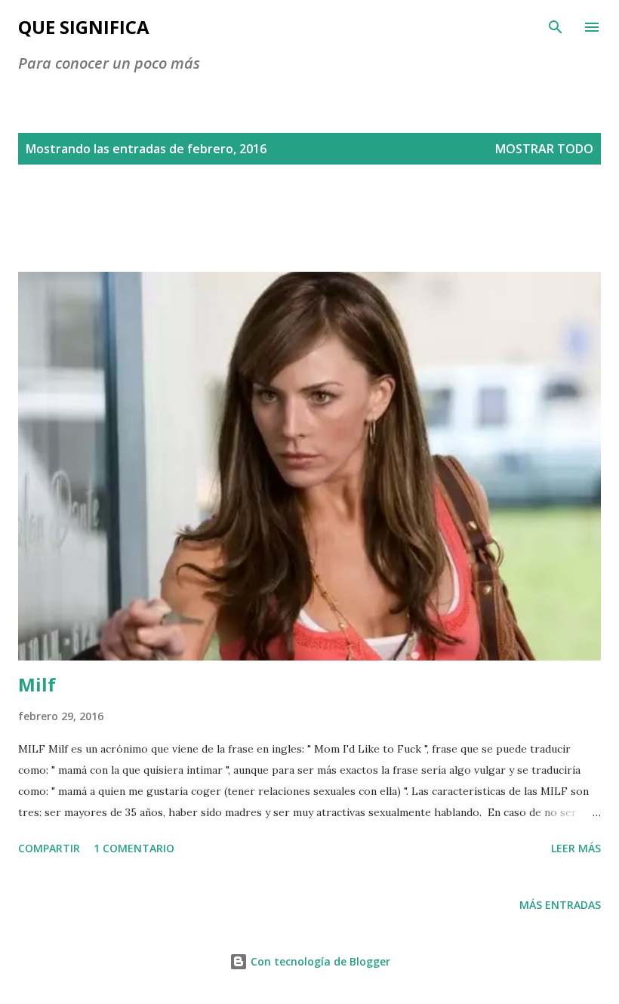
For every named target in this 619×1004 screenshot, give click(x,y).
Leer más (576, 848)
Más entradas (560, 905)
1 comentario (134, 848)
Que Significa (83, 26)
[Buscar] (556, 27)
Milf (37, 684)
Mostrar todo (544, 148)
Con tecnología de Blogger (319, 961)
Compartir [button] (49, 848)
